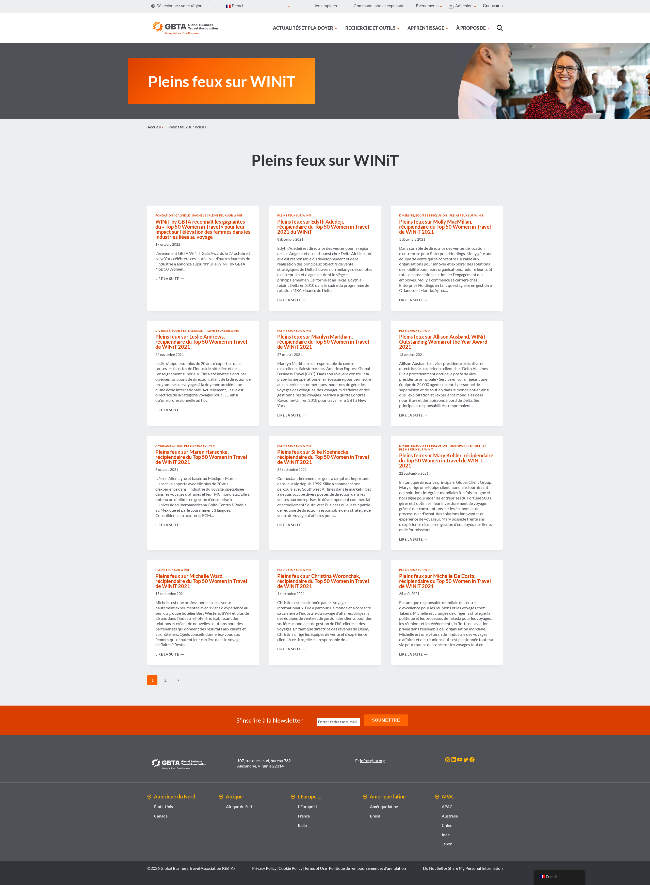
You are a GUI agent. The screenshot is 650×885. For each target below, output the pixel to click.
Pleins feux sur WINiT (225, 215)
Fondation (164, 215)
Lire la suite (169, 279)
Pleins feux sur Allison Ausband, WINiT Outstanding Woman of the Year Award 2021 (443, 341)
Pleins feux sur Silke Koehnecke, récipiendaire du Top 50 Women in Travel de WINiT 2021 (323, 457)
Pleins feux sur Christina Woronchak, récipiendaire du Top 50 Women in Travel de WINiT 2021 (323, 581)
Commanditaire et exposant (378, 6)
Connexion (493, 6)
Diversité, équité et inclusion (423, 215)
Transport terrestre (466, 445)
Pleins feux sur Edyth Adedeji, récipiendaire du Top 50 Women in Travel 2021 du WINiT (323, 227)
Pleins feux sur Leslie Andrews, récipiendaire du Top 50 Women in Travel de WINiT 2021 (201, 341)
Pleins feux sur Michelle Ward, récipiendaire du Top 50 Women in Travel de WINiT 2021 (201, 581)
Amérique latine (168, 445)
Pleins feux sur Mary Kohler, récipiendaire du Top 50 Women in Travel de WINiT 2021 (446, 460)
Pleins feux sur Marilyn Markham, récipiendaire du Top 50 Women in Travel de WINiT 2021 (323, 341)
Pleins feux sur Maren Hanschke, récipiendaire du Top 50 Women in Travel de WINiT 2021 (201, 457)
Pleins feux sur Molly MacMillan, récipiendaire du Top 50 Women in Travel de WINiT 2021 (445, 227)
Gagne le (182, 215)
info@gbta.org (372, 760)
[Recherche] (500, 28)
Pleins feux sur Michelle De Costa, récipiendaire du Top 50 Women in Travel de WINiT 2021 (445, 581)
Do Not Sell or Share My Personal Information (463, 868)
